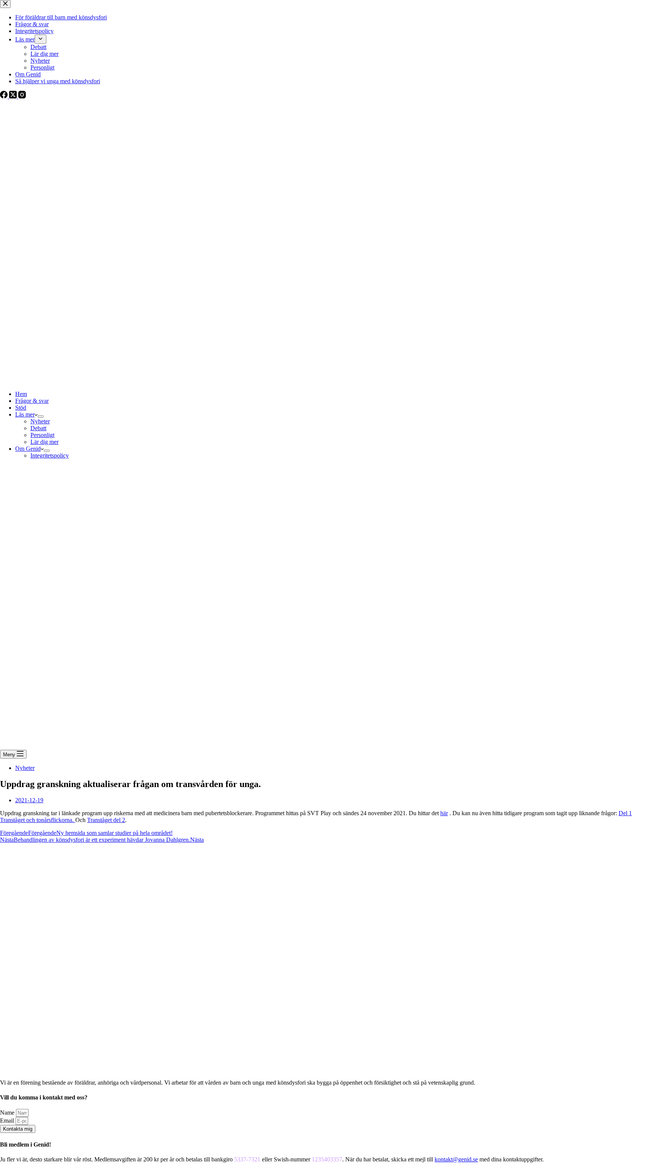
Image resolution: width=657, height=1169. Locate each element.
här (444, 813)
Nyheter (40, 421)
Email (8, 1120)
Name (8, 1112)
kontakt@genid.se (456, 1159)
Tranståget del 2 (106, 820)
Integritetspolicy (49, 455)
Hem (21, 394)
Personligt (42, 435)
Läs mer (25, 414)
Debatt (38, 428)
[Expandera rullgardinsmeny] (41, 416)
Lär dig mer (44, 442)
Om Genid (28, 448)
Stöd (20, 407)
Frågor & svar (32, 401)
